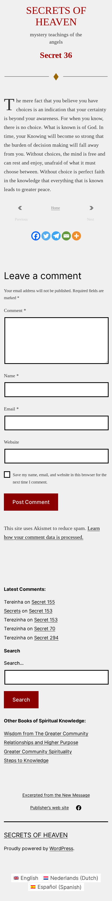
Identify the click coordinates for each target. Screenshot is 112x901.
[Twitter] (46, 235)
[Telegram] (56, 235)
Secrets (12, 611)
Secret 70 (44, 628)
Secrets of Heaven (56, 16)
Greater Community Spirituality (38, 751)
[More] (76, 235)
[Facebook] (35, 235)
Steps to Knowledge (26, 760)
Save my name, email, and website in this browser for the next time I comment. (60, 478)
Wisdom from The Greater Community (46, 733)
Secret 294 (46, 637)
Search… (14, 663)
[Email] (66, 235)
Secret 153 (40, 611)
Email (11, 408)
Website (11, 442)
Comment (15, 310)
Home (55, 208)
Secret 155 (43, 602)
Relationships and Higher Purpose (41, 742)
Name (11, 375)
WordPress (61, 848)
